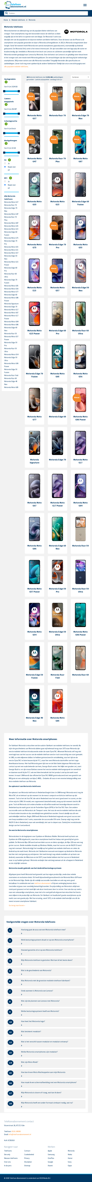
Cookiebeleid (29, 1154)
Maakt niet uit (12, 168)
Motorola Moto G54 (11, 354)
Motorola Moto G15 (11, 229)
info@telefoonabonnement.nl (20, 1134)
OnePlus (51, 1158)
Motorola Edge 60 (10, 295)
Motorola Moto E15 (11, 250)
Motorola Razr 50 (10, 333)
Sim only (7, 1154)
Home (6, 20)
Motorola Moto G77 (11, 292)
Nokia (70, 1154)
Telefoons (8, 1151)
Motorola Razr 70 (10, 205)
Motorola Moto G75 (11, 238)
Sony (70, 1162)
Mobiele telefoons (18, 20)
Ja (8, 163)
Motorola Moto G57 (11, 253)
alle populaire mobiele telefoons (16, 66)
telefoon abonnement (42, 883)
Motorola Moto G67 (11, 312)
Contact (27, 1151)
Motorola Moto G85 (11, 387)
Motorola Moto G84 (11, 321)
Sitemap (27, 1165)
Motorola (71, 1151)
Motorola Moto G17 (11, 309)
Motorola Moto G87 (11, 223)
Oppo (70, 1165)
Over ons (7, 1162)
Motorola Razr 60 (10, 378)
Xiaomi (50, 1165)
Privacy (27, 1158)
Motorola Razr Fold (11, 375)
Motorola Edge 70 (10, 306)
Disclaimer (28, 1162)
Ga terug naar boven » (17, 905)
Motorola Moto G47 (11, 214)
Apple (50, 1151)
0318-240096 (16, 1131)
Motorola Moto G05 (11, 286)
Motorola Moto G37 (11, 202)
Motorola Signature (11, 303)
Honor (70, 1158)
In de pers (8, 1165)
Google (50, 1162)
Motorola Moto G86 (11, 324)
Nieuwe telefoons (11, 1158)
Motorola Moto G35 (11, 226)
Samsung (51, 1154)
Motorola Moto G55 (11, 247)
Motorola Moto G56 (11, 289)
